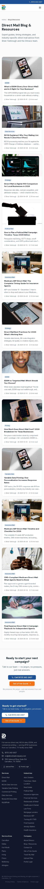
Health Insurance (30, 830)
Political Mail (28, 791)
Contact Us (28, 847)
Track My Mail (29, 855)
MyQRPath (6, 802)
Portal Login (25, 766)
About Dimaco (29, 840)
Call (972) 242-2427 (23, 677)
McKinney (5, 862)
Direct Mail (6, 777)
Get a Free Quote (20, 683)
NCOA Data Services (9, 785)
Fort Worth (5, 847)
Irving (4, 855)
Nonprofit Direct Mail (9, 799)
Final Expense (29, 823)
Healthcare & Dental (31, 805)
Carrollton (5, 840)
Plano (4, 851)
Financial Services (30, 798)
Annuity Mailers (29, 826)
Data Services (7, 795)
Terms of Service (22, 882)
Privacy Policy (10, 882)
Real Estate (28, 787)
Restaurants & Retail (31, 801)
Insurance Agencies (31, 794)
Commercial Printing (9, 792)
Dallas (4, 844)
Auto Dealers (28, 777)
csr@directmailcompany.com (15, 756)
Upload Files (10, 766)
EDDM (4, 781)
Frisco (4, 858)
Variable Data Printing (10, 788)
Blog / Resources (30, 844)
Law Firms (27, 809)
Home (4, 20)
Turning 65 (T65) (30, 819)
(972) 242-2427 (11, 753)
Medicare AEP (29, 816)
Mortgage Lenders (31, 812)
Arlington (5, 865)
